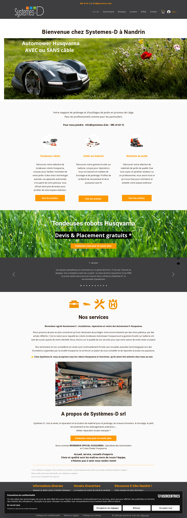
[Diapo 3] (98, 96)
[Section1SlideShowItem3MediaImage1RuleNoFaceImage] (86, 285)
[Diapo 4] (101, 96)
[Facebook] (178, 252)
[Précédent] (14, 274)
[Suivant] (173, 274)
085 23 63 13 (85, 3)
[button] (163, 12)
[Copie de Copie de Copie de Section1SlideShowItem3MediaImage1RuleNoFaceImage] (95, 285)
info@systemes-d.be (102, 3)
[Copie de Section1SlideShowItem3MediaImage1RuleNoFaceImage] (89, 285)
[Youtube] (178, 263)
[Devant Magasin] (91, 96)
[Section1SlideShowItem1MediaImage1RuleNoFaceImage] (81, 285)
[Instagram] (178, 258)
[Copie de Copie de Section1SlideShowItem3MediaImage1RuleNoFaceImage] (92, 285)
